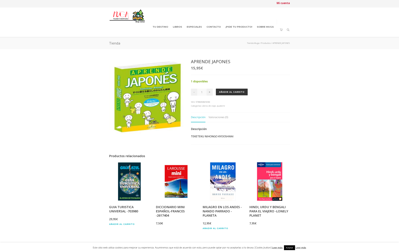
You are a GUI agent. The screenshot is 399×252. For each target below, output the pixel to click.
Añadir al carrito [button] (122, 224)
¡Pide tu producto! (239, 26)
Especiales (194, 26)
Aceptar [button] (289, 247)
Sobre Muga (265, 26)
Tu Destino (160, 26)
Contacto (214, 26)
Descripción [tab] (198, 117)
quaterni (221, 105)
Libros (177, 26)
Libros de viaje (209, 105)
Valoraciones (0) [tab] (218, 117)
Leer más (277, 247)
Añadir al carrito (232, 92)
